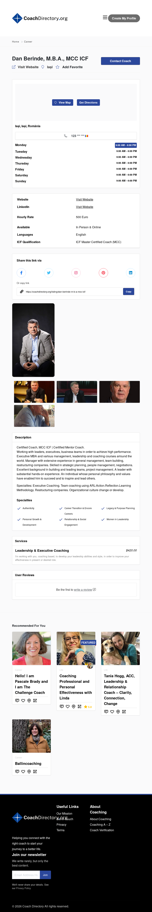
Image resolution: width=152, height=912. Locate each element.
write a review (83, 589)
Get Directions (88, 102)
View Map (64, 102)
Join (45, 875)
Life (61, 669)
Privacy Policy (23, 888)
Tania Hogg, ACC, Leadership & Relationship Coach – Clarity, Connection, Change (119, 689)
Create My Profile (124, 18)
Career (28, 41)
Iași (50, 67)
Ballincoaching (28, 763)
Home (15, 41)
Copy (128, 291)
